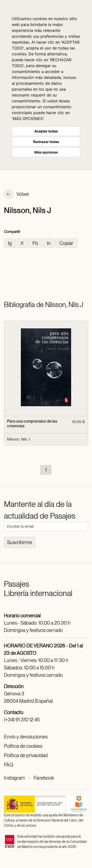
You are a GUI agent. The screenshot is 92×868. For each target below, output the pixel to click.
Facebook (44, 778)
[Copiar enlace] (66, 242)
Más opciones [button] (46, 152)
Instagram (14, 778)
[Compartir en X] (22, 242)
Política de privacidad (26, 755)
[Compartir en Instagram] (10, 242)
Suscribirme (19, 542)
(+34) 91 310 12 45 (22, 720)
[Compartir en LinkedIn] (49, 242)
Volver (22, 194)
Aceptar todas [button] (46, 131)
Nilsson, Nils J (18, 439)
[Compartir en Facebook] (35, 242)
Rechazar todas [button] (46, 142)
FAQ (8, 765)
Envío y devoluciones (26, 737)
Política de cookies (23, 746)
